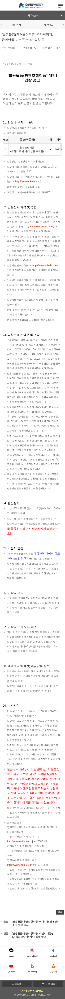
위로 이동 (50, 984)
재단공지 (16, 24)
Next (63, 24)
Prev (2, 24)
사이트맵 (16, 984)
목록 (60, 912)
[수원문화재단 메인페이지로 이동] (32, 7)
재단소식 (33, 15)
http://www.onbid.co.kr (27, 181)
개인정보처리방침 (32, 990)
